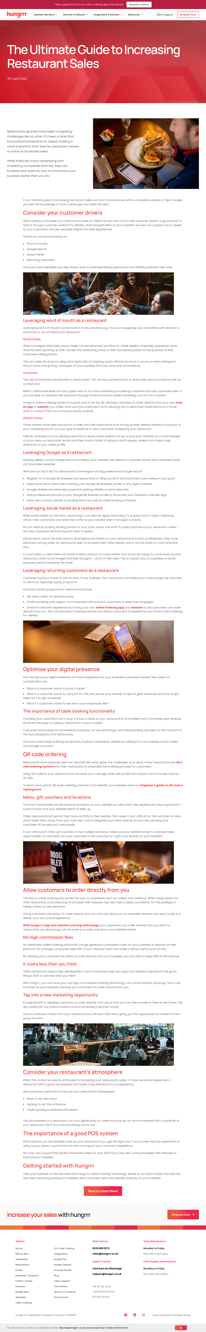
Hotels (19, 1270)
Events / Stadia (24, 1281)
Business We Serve (44, 14)
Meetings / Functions (27, 1275)
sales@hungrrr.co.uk (105, 1253)
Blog (56, 1275)
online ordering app (110, 607)
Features (20, 1286)
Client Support (164, 14)
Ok (180, 1327)
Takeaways (22, 1259)
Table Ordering (24, 1302)
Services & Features (74, 14)
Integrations (60, 1253)
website (43, 407)
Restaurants (22, 1264)
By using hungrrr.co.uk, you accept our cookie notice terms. (94, 1327)
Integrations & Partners (106, 14)
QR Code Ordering (64, 1248)
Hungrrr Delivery (62, 1264)
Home (19, 1248)
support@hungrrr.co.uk (107, 1274)
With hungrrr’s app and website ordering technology (61, 925)
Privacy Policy (61, 1297)
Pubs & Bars (22, 1253)
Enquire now (181, 1214)
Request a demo (139, 4)
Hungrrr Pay (60, 1259)
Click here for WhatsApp (107, 1268)
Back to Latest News (103, 1191)
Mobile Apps (22, 1291)
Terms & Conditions (65, 1291)
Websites (21, 1297)
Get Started (60, 1286)
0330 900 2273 (100, 1248)
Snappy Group (182, 1315)
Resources (134, 14)
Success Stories (63, 1270)
